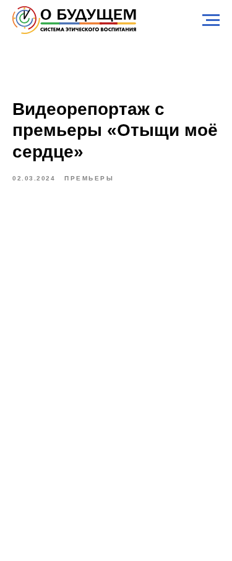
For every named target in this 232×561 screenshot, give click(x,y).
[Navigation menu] (211, 20)
